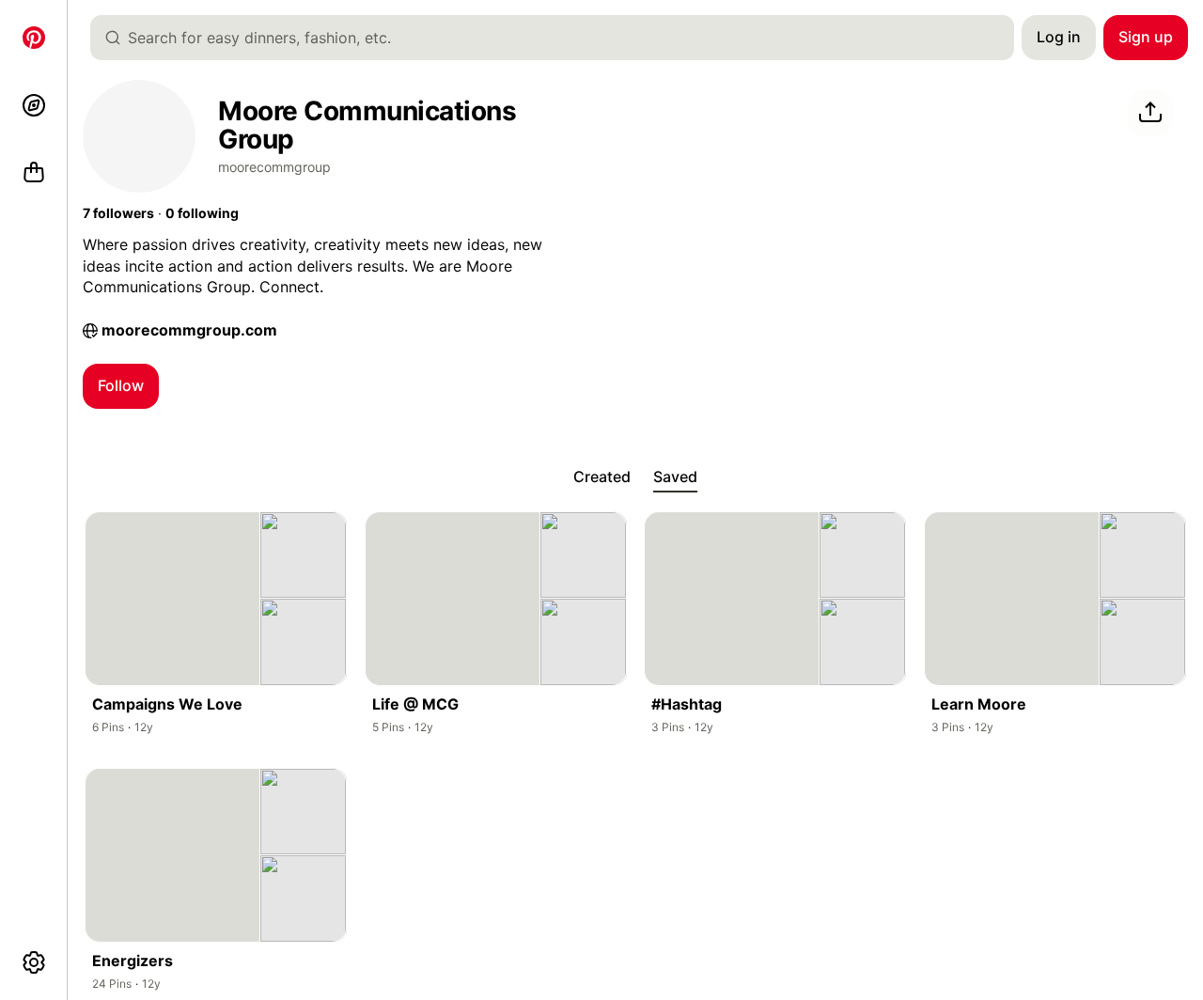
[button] (118, 213)
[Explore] (33, 105)
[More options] (33, 962)
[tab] (602, 477)
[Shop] (33, 172)
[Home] (33, 37)
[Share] (1150, 112)
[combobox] (560, 37)
